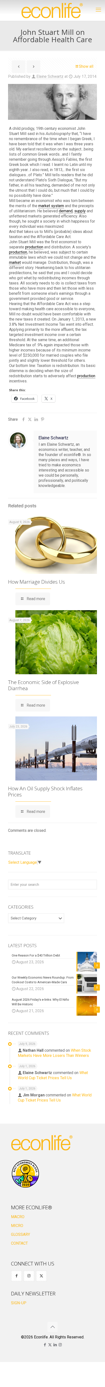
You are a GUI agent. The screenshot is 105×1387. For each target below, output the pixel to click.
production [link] (34, 247)
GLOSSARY (20, 1234)
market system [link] (51, 205)
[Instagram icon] (60, 1345)
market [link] (15, 262)
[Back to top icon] (52, 1327)
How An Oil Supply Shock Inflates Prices (45, 791)
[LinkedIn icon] (55, 1345)
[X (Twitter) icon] (50, 1345)
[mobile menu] (98, 10)
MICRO (17, 1225)
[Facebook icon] (45, 1345)
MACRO (17, 1216)
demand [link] (66, 211)
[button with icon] (16, 1275)
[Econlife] (52, 10)
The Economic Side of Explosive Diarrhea (43, 685)
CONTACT (19, 1243)
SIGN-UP (18, 1303)
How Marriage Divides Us (36, 581)
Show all (86, 66)
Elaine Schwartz (49, 76)
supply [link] (80, 211)
